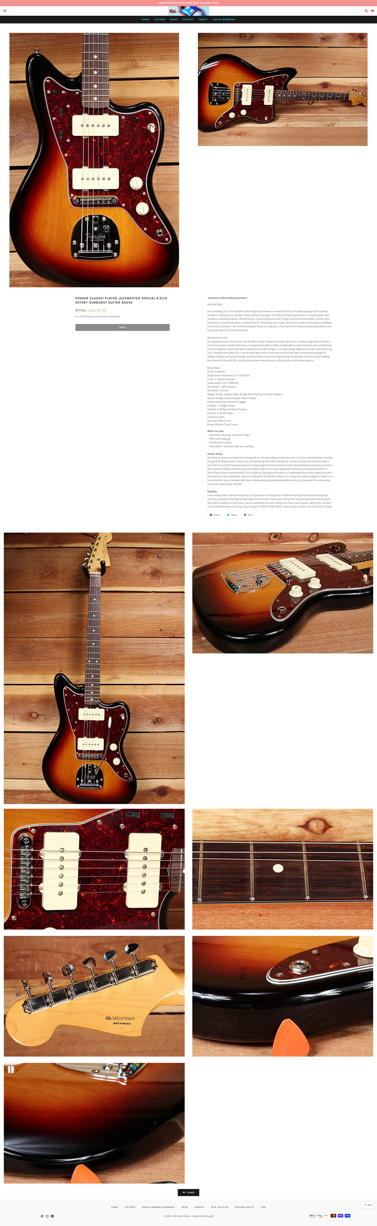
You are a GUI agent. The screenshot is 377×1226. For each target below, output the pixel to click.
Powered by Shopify (203, 1216)
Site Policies (220, 1207)
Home (145, 19)
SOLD (122, 327)
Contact (188, 19)
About (203, 19)
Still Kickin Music (181, 1216)
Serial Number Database (158, 1207)
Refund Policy (245, 1207)
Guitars (159, 19)
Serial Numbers (224, 19)
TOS (263, 1207)
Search (200, 1207)
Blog (173, 19)
